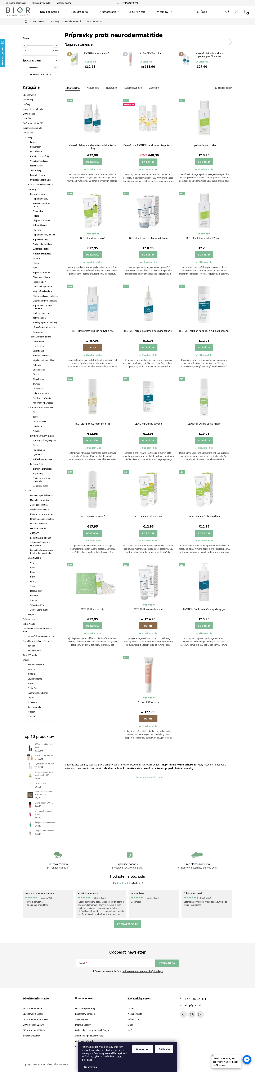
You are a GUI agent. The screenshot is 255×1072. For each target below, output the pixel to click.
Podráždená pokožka (42, 286)
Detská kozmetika (38, 528)
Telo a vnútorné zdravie (40, 336)
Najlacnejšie (93, 87)
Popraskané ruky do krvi (44, 234)
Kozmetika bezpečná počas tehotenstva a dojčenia (42, 552)
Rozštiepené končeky (39, 156)
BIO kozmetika (29, 94)
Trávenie (36, 383)
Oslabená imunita (41, 393)
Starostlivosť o (34, 557)
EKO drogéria (29, 113)
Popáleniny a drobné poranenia (42, 307)
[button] (246, 1059)
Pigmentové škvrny (41, 277)
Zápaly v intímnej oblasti (44, 360)
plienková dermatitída (42, 468)
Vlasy (30, 137)
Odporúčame (72, 87)
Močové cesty (36, 590)
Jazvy (35, 416)
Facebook (183, 1014)
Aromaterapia (29, 99)
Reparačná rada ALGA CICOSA (41, 636)
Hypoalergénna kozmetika (42, 518)
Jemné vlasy (35, 170)
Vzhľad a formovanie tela (41, 407)
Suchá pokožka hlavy (42, 244)
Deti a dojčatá (36, 464)
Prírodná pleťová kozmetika (40, 184)
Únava (36, 374)
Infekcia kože (39, 369)
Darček (131, 1030)
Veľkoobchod (133, 1019)
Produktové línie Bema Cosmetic (37, 641)
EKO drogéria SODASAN (33, 1024)
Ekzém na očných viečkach (45, 300)
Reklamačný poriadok (41, 2)
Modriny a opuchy (41, 313)
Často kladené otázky (84, 1041)
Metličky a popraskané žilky (45, 322)
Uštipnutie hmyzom (41, 220)
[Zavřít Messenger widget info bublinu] (212, 1055)
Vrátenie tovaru (64, 2)
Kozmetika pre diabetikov (41, 495)
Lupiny (33, 142)
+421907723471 (195, 999)
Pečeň (33, 572)
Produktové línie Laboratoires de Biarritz (37, 630)
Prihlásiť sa (167, 963)
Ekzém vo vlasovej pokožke (45, 296)
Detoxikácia (38, 388)
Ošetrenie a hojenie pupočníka (41, 480)
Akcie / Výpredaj (30, 655)
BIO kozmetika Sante (32, 1008)
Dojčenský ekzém (41, 485)
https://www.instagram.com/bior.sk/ (191, 1014)
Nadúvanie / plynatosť (43, 402)
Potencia (37, 365)
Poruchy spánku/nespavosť (45, 440)
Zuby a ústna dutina (39, 609)
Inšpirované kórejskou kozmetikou (40, 544)
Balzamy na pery (30, 619)
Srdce (32, 576)
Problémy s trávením (42, 398)
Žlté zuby (37, 230)
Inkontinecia (38, 350)
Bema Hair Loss (34, 650)
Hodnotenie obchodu (127, 876)
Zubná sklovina (39, 225)
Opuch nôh (38, 332)
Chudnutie (37, 426)
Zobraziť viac (127, 924)
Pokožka (34, 595)
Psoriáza (36, 258)
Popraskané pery (40, 239)
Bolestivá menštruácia (42, 355)
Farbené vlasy (36, 165)
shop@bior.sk (193, 1005)
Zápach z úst (38, 379)
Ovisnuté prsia (39, 421)
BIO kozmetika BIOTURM (34, 1030)
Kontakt (131, 1008)
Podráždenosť (39, 449)
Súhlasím (164, 1049)
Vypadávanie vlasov (39, 161)
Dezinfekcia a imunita (32, 127)
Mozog (33, 581)
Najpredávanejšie (133, 87)
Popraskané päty (40, 198)
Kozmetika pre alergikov (33, 109)
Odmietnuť (142, 1049)
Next (230, 42)
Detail (93, 347)
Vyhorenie (37, 454)
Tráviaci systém (37, 605)
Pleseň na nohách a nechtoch (41, 205)
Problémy (32, 189)
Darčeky (26, 104)
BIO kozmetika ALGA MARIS (35, 1019)
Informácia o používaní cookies (89, 1035)
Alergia (31, 614)
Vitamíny (27, 118)
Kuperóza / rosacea (41, 272)
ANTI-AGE (34, 533)
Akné (35, 267)
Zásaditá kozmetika (39, 504)
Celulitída (37, 431)
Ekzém (36, 263)
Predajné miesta (135, 1014)
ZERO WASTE (29, 623)
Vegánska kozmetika (39, 509)
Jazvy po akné (39, 317)
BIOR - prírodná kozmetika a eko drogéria (200, 1014)
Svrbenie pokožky (41, 248)
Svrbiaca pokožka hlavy (40, 179)
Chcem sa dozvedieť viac (147, 777)
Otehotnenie (38, 341)
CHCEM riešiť (29, 132)
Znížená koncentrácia (42, 459)
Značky (26, 659)
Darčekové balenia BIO (33, 123)
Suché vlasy (35, 146)
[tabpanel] (93, 59)
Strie (35, 412)
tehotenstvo (38, 346)
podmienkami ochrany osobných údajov (142, 971)
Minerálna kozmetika (39, 500)
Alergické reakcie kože (42, 291)
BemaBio (31, 645)
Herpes (36, 215)
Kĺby (32, 562)
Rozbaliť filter (39, 74)
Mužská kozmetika (38, 523)
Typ (29, 490)
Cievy (32, 567)
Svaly (32, 586)
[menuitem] (51, 12)
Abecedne (154, 87)
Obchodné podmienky (16, 2)
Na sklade (43, 67)
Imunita (33, 600)
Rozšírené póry (39, 281)
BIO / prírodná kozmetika (41, 514)
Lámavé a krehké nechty (44, 327)
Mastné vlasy (36, 151)
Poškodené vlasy (37, 175)
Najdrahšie (111, 87)
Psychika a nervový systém (42, 435)
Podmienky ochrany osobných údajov (92, 1030)
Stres (35, 445)
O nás (130, 1024)
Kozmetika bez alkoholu (41, 537)
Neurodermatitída (42, 253)
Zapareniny (38, 211)
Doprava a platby (83, 1024)
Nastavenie (91, 1066)
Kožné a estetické (38, 194)
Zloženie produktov (31, 1035)
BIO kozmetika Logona (33, 1014)
